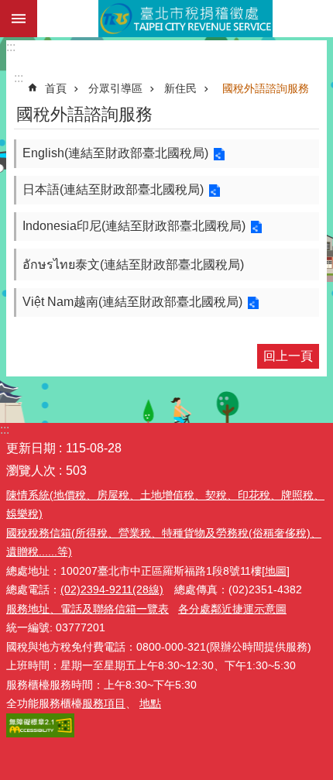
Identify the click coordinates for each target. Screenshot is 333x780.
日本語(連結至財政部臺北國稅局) (113, 189)
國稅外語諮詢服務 (265, 88)
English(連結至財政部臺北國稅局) (115, 153)
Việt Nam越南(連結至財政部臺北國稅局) (132, 301)
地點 (150, 703)
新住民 (180, 88)
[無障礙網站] (40, 733)
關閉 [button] (18, 18)
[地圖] (276, 571)
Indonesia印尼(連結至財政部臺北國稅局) (133, 225)
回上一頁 (288, 356)
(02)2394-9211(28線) (111, 589)
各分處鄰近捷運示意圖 (232, 609)
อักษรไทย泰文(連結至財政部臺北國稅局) (133, 264)
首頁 (56, 88)
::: (10, 46)
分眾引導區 (115, 88)
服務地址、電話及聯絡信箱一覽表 (87, 609)
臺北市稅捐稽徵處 (185, 18)
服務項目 (103, 703)
